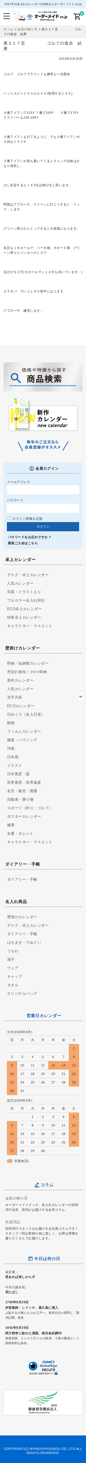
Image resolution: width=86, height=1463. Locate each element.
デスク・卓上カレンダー (28, 575)
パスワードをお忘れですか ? (29, 537)
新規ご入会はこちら (23, 543)
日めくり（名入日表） (26, 714)
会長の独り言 (16, 1198)
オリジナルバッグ (22, 993)
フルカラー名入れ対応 (26, 600)
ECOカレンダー (20, 706)
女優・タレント (20, 833)
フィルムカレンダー (24, 731)
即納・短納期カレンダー (28, 663)
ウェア (13, 968)
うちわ (13, 951)
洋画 (11, 748)
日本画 (13, 757)
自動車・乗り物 (20, 799)
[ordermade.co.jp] (39, 19)
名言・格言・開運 (22, 791)
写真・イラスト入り (24, 592)
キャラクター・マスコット (30, 626)
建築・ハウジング (22, 740)
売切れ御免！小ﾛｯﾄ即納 (27, 672)
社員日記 (12, 1222)
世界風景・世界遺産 (24, 782)
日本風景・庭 (18, 774)
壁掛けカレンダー (22, 917)
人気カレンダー (20, 583)
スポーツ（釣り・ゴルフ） (30, 808)
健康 (11, 825)
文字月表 (14, 697)
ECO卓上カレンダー (24, 609)
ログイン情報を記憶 (26, 518)
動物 (11, 723)
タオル (13, 985)
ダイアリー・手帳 (22, 879)
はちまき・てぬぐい (24, 942)
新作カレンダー (20, 680)
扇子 (11, 959)
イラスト (14, 765)
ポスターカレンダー (24, 816)
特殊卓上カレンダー (24, 617)
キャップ (14, 976)
